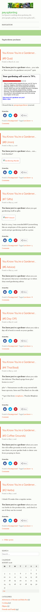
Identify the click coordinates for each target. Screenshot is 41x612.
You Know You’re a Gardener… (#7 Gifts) (19, 209)
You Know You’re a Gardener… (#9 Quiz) (19, 57)
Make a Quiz (7, 104)
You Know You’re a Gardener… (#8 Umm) (19, 146)
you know (27, 126)
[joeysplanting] (20, 5)
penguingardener (21, 110)
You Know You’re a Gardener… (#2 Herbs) (19, 528)
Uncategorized (13, 126)
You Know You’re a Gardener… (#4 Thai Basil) (19, 394)
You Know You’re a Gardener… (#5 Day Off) (19, 339)
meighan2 (19, 429)
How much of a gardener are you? (14, 103)
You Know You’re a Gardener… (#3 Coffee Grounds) (19, 468)
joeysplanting (9, 12)
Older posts (7, 584)
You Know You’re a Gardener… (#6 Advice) (19, 282)
